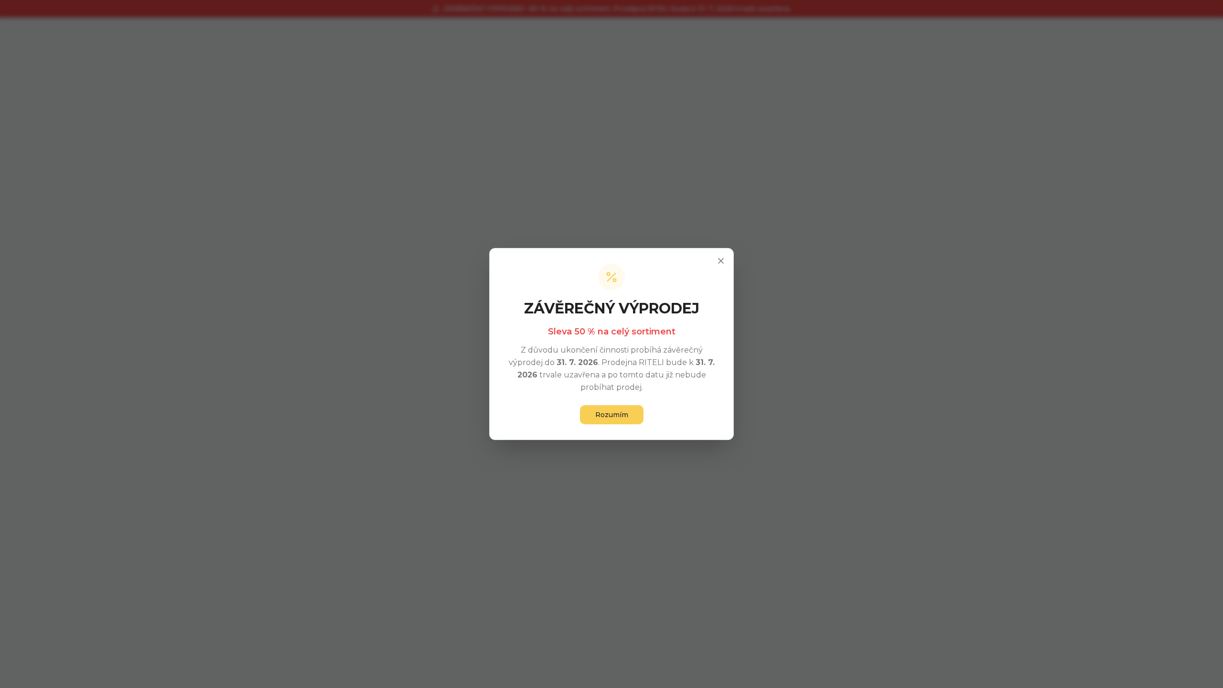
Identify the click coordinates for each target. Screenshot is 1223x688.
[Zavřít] (721, 261)
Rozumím (611, 414)
